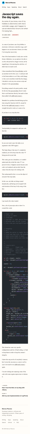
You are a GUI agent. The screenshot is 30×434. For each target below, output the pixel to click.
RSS (18, 422)
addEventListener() (16, 96)
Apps (8, 7)
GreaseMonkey (19, 71)
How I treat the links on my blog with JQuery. (13, 388)
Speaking (14, 7)
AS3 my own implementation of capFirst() (15, 395)
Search (25, 7)
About (20, 7)
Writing (4, 7)
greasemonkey (14, 84)
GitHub (10, 422)
